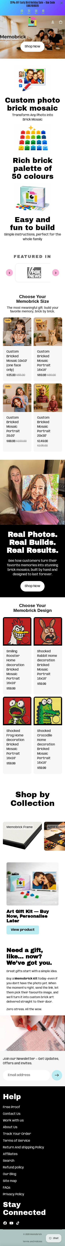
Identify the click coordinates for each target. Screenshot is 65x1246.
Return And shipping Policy (23, 1147)
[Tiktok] (18, 1223)
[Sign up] (57, 1075)
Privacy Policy (13, 1194)
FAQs (6, 1187)
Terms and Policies (32, 1241)
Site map (10, 1181)
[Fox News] (34, 272)
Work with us (13, 1120)
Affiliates (10, 1154)
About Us (10, 1127)
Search (8, 1160)
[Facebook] (5, 1223)
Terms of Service (16, 1140)
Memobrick (36, 1234)
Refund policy (13, 1167)
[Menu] (4, 22)
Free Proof (11, 1107)
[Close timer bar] (61, 2)
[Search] (12, 22)
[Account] (53, 22)
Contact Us (11, 1114)
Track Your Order (17, 1134)
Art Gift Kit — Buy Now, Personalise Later (27, 916)
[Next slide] (58, 836)
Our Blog (9, 1174)
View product (23, 929)
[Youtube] (11, 1223)
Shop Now (32, 46)
